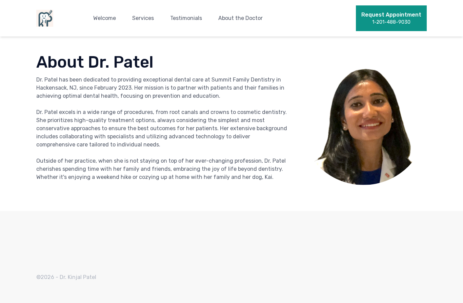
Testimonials (186, 18)
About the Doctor (240, 18)
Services (143, 18)
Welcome (104, 18)
